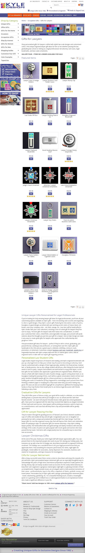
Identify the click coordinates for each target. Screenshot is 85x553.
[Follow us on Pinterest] (80, 505)
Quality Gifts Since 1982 (31, 495)
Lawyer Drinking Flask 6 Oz (50, 116)
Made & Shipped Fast (76, 10)
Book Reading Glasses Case (49, 151)
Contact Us (45, 1)
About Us (67, 1)
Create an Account (50, 513)
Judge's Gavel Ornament (31, 185)
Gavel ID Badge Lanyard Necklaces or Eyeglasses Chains (50, 291)
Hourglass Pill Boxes (69, 255)
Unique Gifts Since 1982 (38, 11)
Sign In (81, 1)
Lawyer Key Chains (50, 220)
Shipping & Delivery (50, 511)
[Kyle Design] (13, 5)
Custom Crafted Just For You (50, 495)
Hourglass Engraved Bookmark (68, 116)
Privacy (25, 517)
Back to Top (53, 488)
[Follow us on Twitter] (73, 505)
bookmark (69, 350)
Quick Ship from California (10, 496)
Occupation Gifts (33, 21)
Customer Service (56, 1)
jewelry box (78, 350)
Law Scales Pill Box (31, 115)
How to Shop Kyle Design (31, 509)
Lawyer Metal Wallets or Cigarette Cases (50, 255)
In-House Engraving (68, 495)
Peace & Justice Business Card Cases (69, 221)
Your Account (48, 515)
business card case (59, 350)
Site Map (26, 515)
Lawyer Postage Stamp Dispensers (69, 151)
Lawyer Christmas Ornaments (31, 221)
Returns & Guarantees (51, 506)
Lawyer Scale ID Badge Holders (31, 81)
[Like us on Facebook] (70, 505)
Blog (24, 513)
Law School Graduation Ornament (69, 186)
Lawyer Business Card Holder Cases (49, 81)
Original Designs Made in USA (11, 495)
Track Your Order (50, 517)
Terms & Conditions (30, 519)
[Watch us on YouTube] (66, 509)
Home (24, 21)
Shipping (74, 1)
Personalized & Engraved (56, 11)
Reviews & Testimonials (31, 506)
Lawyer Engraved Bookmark (31, 151)
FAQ (24, 511)
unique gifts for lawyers (64, 483)
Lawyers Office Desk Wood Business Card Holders (31, 291)
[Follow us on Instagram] (66, 505)
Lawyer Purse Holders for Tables (31, 255)
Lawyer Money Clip (68, 80)
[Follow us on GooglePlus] (77, 505)
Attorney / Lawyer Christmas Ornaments (49, 186)
